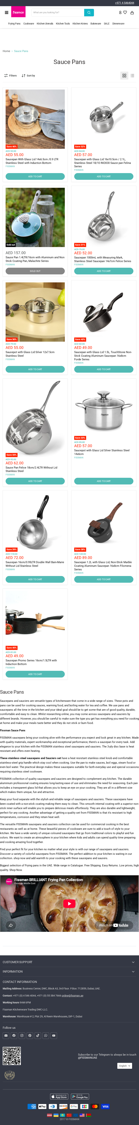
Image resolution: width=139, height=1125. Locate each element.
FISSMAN (10, 166)
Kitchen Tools (63, 23)
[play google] (80, 1097)
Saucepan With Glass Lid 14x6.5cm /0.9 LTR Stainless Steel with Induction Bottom (32, 161)
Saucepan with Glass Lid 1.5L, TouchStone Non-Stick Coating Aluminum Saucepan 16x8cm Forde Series (103, 356)
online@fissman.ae (72, 995)
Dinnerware (118, 23)
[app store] (59, 1097)
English (123, 1065)
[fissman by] (88, 1116)
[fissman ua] (56, 1116)
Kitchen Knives (80, 23)
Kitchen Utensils (45, 23)
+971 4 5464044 (124, 3)
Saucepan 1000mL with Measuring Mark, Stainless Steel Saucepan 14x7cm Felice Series (102, 259)
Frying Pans (14, 23)
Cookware (28, 23)
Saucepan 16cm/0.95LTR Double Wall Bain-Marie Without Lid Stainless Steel (35, 564)
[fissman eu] (75, 1116)
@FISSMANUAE (87, 1057)
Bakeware (95, 23)
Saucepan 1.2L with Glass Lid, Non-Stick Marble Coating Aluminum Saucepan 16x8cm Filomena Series (103, 566)
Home (6, 51)
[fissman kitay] (69, 1116)
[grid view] (124, 76)
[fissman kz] (62, 1116)
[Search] (89, 12)
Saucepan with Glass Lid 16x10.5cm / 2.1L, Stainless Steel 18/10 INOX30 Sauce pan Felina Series (102, 163)
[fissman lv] (49, 1116)
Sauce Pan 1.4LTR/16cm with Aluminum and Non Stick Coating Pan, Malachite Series (35, 259)
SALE (106, 23)
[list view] (132, 76)
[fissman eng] (82, 1116)
